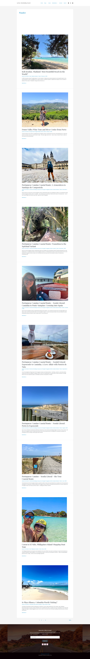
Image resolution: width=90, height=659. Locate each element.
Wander (36, 76)
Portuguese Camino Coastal (50, 189)
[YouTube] (47, 644)
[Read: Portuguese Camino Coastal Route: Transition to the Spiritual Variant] (45, 224)
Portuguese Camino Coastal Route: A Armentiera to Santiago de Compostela (44, 186)
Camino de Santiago (33, 189)
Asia (30, 76)
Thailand (32, 76)
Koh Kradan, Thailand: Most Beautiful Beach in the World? (43, 72)
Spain (57, 307)
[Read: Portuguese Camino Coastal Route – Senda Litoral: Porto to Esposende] (45, 403)
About (49, 3)
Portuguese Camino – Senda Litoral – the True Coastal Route (42, 477)
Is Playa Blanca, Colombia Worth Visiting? (39, 602)
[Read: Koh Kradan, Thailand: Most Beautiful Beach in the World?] (45, 51)
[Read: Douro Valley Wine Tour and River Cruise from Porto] (45, 109)
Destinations (54, 3)
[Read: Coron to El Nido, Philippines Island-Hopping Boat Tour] (44, 519)
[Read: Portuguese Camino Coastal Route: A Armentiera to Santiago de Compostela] (45, 165)
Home (42, 3)
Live (40, 189)
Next (70, 620)
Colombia (31, 604)
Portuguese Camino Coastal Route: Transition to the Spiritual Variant (44, 245)
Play (33, 131)
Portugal (35, 131)
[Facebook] (43, 644)
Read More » (24, 83)
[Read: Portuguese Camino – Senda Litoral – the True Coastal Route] (42, 459)
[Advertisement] (45, 27)
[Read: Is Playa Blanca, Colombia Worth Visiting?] (45, 582)
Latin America (35, 604)
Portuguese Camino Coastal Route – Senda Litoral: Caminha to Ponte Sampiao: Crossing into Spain (43, 304)
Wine (42, 131)
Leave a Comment (25, 76)
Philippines (33, 549)
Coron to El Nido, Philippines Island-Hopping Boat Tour (43, 545)
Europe (30, 131)
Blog (45, 3)
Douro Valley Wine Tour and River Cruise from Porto (44, 129)
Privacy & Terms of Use (45, 653)
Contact (60, 3)
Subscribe (45, 640)
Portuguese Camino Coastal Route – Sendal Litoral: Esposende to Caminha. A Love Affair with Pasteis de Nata (44, 364)
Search (65, 3)
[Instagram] (45, 644)
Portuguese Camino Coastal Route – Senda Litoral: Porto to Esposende (43, 424)
